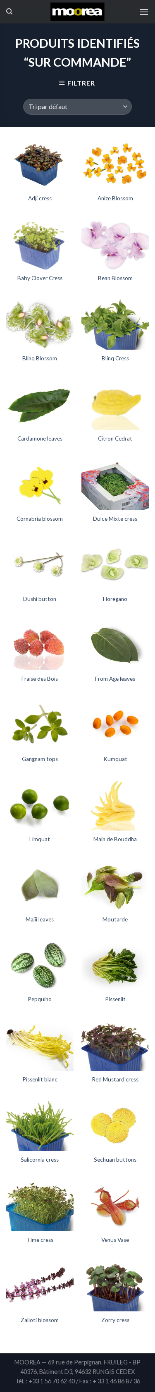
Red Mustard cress (115, 1079)
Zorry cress (115, 1320)
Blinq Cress (115, 358)
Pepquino (40, 999)
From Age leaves (115, 678)
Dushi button (39, 599)
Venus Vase (115, 1240)
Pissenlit (115, 999)
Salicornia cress (40, 1159)
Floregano (115, 599)
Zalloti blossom (40, 1320)
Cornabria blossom (40, 518)
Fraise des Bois (39, 678)
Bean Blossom (115, 278)
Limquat (39, 839)
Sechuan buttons (115, 1159)
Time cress (39, 1240)
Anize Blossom (115, 198)
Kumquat (115, 759)
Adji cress (40, 198)
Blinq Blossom (39, 358)
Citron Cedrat (115, 438)
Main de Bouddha (115, 839)
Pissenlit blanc (39, 1079)
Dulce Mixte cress (115, 518)
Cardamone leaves (39, 438)
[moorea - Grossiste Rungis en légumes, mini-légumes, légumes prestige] (77, 11)
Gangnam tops (40, 759)
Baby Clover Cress (39, 278)
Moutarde (115, 919)
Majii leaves (40, 919)
